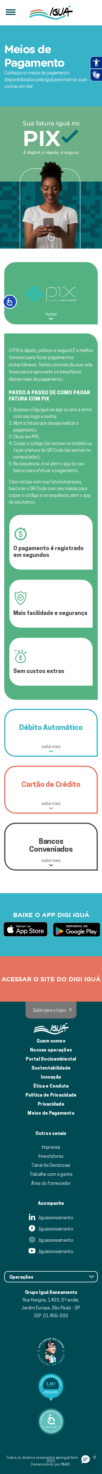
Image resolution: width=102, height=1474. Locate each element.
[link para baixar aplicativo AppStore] (25, 929)
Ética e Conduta (51, 1086)
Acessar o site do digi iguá (51, 979)
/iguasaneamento (56, 1217)
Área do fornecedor (51, 1183)
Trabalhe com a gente (51, 1174)
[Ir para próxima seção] (51, 237)
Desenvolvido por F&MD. (51, 1464)
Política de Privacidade (51, 1095)
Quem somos (51, 1041)
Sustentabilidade (51, 1068)
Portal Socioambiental (51, 1059)
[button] (86, 1459)
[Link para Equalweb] (51, 1387)
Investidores (51, 1156)
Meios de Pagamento (51, 1113)
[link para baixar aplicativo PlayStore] (76, 929)
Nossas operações (51, 1050)
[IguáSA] (51, 13)
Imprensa (51, 1147)
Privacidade (51, 1104)
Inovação (51, 1077)
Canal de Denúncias (51, 1165)
